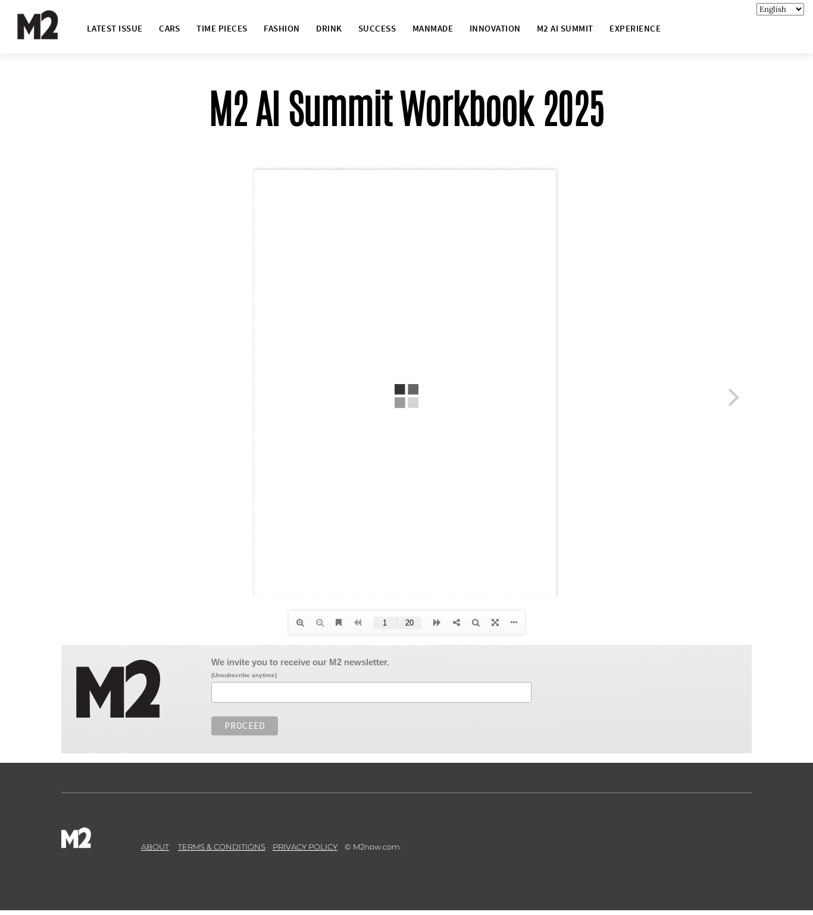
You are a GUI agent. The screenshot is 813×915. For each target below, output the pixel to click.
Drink (329, 28)
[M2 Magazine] (49, 34)
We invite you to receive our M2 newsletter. (300, 662)
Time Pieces (221, 28)
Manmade (432, 28)
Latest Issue (115, 28)
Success (377, 28)
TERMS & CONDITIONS (221, 846)
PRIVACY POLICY (305, 846)
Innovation (495, 28)
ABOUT (155, 846)
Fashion (281, 28)
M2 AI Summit (565, 28)
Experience (635, 28)
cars (169, 28)
